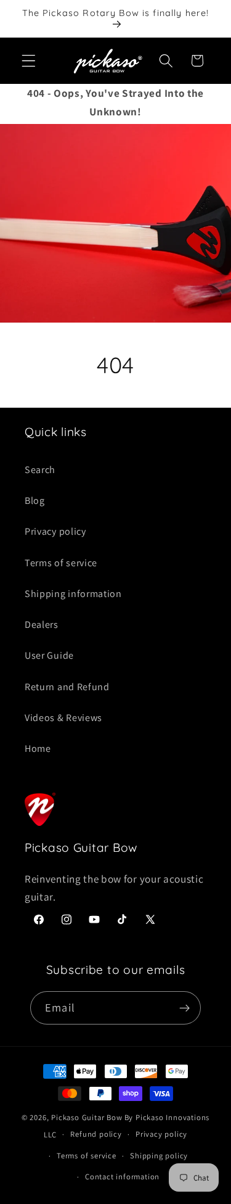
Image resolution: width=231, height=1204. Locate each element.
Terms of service (61, 562)
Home (38, 748)
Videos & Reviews (63, 717)
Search (40, 469)
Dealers (42, 624)
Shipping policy (159, 1155)
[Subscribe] (184, 1008)
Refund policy (95, 1134)
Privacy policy (55, 531)
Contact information (122, 1176)
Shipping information (73, 593)
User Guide (49, 655)
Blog (35, 500)
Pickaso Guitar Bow (87, 1117)
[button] (28, 60)
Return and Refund (67, 686)
